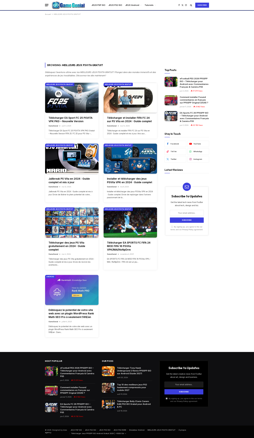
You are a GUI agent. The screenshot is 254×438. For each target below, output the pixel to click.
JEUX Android (132, 5)
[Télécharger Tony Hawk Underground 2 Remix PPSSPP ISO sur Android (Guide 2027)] (108, 371)
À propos (182, 430)
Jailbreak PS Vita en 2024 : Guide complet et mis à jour (69, 180)
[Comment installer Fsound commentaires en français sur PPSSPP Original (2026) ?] (171, 100)
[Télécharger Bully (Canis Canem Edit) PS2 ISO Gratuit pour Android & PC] (108, 405)
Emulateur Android (136, 430)
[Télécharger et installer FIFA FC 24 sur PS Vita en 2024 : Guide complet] (130, 98)
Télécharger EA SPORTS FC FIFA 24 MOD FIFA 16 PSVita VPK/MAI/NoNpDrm (128, 246)
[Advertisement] (127, 38)
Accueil (48, 14)
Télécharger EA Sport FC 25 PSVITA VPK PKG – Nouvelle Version (70, 119)
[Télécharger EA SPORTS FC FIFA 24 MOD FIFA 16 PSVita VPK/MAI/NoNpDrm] (130, 222)
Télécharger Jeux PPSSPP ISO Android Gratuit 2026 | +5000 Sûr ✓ (98, 433)
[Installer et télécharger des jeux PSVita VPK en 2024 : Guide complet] (130, 159)
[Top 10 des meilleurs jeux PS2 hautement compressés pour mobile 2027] (108, 388)
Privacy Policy (187, 230)
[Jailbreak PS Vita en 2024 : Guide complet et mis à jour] (72, 159)
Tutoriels (149, 5)
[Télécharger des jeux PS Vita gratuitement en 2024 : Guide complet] (72, 222)
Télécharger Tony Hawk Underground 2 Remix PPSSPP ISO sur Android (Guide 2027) (134, 371)
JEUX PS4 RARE (120, 430)
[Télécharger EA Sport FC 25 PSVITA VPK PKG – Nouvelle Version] (72, 98)
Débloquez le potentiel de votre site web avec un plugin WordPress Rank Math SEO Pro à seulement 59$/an (71, 314)
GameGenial (53, 126)
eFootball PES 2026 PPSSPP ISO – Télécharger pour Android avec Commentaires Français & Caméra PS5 (194, 82)
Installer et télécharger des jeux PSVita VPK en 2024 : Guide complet (129, 180)
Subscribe (202, 5)
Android (50, 277)
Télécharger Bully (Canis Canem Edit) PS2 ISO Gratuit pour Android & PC (134, 404)
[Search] (191, 5)
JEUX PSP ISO (98, 5)
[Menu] (46, 5)
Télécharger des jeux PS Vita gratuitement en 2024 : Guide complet (67, 246)
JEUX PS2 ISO (115, 5)
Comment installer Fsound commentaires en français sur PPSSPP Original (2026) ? (194, 100)
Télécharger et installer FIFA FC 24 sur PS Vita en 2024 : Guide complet (129, 119)
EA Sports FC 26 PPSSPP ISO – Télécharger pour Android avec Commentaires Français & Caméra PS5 (194, 116)
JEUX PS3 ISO (104, 430)
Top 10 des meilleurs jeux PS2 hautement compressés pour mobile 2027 (132, 387)
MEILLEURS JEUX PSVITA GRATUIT (59, 84)
